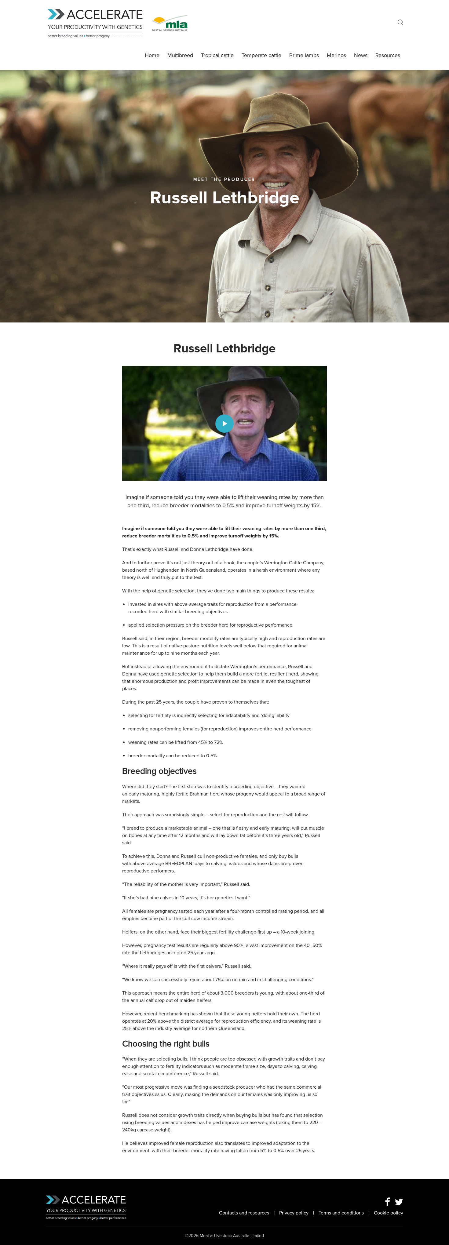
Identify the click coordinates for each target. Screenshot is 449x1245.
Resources (387, 55)
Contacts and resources (244, 1213)
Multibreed (180, 55)
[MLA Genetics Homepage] (99, 23)
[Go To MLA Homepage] (170, 23)
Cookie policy (388, 1213)
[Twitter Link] (399, 1202)
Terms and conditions (341, 1213)
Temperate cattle (261, 55)
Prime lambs (304, 55)
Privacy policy (293, 1213)
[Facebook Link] (387, 1202)
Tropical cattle (217, 55)
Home (152, 55)
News (360, 55)
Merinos (336, 55)
